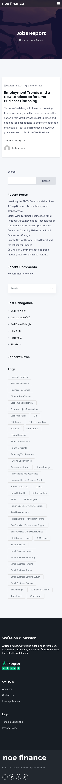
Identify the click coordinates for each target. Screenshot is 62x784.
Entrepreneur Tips (37, 422)
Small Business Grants (21, 570)
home (22, 40)
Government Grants (20, 467)
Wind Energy (36, 596)
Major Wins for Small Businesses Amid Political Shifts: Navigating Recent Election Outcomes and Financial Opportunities (31, 220)
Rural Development (20, 512)
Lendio (39, 486)
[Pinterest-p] (18, 777)
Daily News (18, 310)
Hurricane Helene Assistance (24, 474)
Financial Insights (19, 448)
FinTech (16, 337)
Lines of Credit (18, 493)
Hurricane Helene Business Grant (26, 480)
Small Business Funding (22, 564)
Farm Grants (32, 428)
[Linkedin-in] (25, 777)
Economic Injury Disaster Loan (25, 409)
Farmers (15, 428)
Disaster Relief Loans (21, 396)
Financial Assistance (20, 441)
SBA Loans (42, 538)
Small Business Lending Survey (25, 577)
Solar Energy (17, 589)
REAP (13, 499)
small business (18, 544)
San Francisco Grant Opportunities (27, 532)
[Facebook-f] (5, 777)
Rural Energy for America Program (27, 519)
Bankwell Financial (19, 377)
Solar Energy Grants (40, 589)
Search (11, 171)
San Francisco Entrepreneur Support (28, 525)
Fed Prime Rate (21, 324)
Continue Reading (12, 140)
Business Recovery (20, 383)
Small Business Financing (23, 557)
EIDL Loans (16, 422)
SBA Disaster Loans (20, 538)
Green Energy (43, 467)
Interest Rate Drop (19, 486)
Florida (16, 344)
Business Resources (20, 390)
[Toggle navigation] (58, 3)
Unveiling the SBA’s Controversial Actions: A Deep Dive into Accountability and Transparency (31, 206)
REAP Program (31, 499)
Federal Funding (18, 435)
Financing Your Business (22, 454)
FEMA (16, 331)
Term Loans (16, 596)
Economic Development (22, 403)
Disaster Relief (20, 317)
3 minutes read (35, 85)
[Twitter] (11, 777)
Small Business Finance (22, 551)
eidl (35, 416)
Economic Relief (18, 416)
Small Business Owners (22, 583)
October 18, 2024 (14, 85)
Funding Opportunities (21, 461)
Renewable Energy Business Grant (27, 506)
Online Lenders (40, 493)
